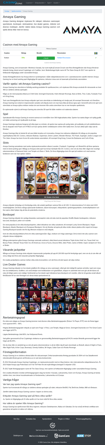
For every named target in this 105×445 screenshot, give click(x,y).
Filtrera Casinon (51, 48)
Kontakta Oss (31, 419)
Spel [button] (49, 3)
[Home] (13, 2)
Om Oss (16, 419)
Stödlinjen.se (18, 435)
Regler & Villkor (64, 419)
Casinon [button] (29, 3)
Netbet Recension (63, 58)
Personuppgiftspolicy (83, 419)
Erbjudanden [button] (39, 3)
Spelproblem (47, 419)
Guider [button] (56, 3)
